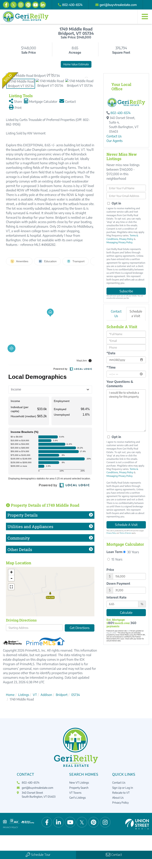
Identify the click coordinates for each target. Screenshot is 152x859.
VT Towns (75, 792)
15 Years (116, 559)
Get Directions (79, 628)
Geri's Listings (77, 797)
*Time (111, 367)
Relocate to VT (121, 792)
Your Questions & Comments (119, 384)
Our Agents (114, 141)
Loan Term (114, 552)
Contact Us (114, 136)
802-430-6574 (72, 5)
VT (35, 695)
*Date (110, 353)
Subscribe (126, 291)
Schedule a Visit (136, 313)
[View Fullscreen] (11, 587)
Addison (46, 695)
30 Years (132, 552)
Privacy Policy (126, 239)
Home (10, 695)
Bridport (61, 695)
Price (110, 570)
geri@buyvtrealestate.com (118, 5)
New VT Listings (79, 782)
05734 (75, 695)
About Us (118, 797)
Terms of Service (125, 533)
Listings (23, 695)
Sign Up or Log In (122, 787)
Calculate (126, 613)
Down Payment (118, 583)
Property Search (78, 787)
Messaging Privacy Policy (119, 242)
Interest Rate (116, 597)
